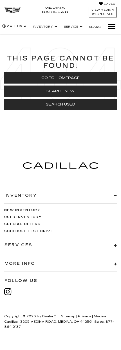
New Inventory (22, 210)
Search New (60, 91)
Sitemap (68, 316)
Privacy (84, 316)
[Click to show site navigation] (109, 27)
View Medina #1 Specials (102, 12)
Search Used (60, 104)
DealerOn (50, 316)
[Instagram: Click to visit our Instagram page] (10, 291)
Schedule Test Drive (28, 231)
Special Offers (22, 224)
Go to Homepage (60, 78)
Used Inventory (23, 217)
